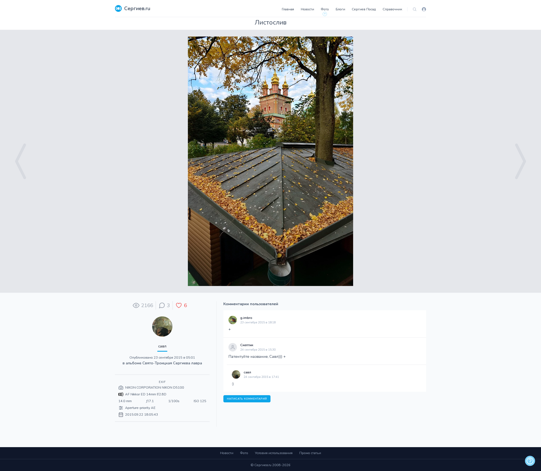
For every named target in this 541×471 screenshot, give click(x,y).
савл (162, 346)
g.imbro (246, 318)
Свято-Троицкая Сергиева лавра (172, 363)
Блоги (340, 9)
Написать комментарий (247, 398)
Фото (325, 9)
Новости (307, 9)
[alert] (530, 461)
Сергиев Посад (364, 9)
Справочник (392, 9)
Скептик (246, 345)
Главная (288, 9)
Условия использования (273, 453)
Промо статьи (310, 453)
